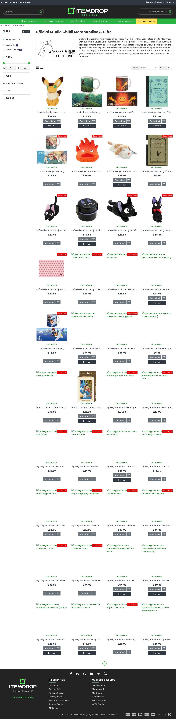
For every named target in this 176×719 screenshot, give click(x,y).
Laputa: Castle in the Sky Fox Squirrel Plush (51, 407)
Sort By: (135, 68)
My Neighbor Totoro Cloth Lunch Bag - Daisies (157, 466)
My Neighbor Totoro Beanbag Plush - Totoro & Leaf (157, 407)
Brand (7, 25)
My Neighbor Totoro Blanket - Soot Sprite (87, 466)
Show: (162, 68)
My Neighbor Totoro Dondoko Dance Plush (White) (51, 639)
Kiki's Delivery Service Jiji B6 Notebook (157, 171)
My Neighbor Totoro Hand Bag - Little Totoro (122, 639)
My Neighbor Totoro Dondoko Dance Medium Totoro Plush (157, 580)
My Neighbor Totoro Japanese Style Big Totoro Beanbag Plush (157, 639)
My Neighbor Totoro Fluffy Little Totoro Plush (87, 639)
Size (8, 90)
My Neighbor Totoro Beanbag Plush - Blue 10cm (122, 407)
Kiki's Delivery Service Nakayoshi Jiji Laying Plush (122, 348)
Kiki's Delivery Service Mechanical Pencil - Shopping (157, 289)
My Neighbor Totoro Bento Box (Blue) (51, 466)
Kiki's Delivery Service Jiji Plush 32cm (157, 230)
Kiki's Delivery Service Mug (52, 348)
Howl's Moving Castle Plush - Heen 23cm (122, 171)
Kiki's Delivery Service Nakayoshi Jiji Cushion (87, 348)
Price (9, 56)
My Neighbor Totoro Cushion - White (87, 580)
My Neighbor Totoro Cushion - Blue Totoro (157, 525)
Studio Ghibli (51, 108)
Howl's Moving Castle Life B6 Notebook (157, 112)
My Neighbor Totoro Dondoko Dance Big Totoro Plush (122, 580)
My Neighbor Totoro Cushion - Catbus (51, 580)
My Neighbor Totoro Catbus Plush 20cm (122, 466)
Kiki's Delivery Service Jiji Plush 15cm (122, 230)
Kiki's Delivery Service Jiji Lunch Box (87, 230)
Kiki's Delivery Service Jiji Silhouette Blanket (51, 289)
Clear (27, 32)
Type (8, 76)
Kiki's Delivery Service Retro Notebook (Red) (157, 348)
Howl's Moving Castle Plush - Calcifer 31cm (87, 171)
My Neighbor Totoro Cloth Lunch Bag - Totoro (51, 525)
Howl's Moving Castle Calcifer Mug (122, 112)
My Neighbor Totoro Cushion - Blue (122, 525)
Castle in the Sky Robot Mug (87, 112)
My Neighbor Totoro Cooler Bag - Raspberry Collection (87, 525)
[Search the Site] (40, 11)
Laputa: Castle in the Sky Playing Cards (87, 407)
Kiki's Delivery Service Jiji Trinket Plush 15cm (87, 289)
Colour (10, 98)
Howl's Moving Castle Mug (52, 171)
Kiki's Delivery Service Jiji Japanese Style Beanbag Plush (51, 230)
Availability (13, 39)
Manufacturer (14, 83)
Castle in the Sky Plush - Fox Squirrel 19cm (51, 112)
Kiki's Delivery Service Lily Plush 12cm (122, 289)
